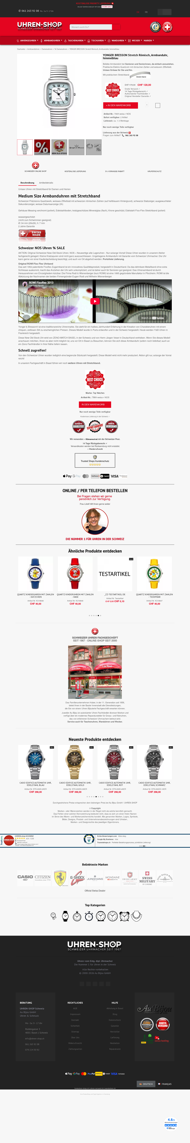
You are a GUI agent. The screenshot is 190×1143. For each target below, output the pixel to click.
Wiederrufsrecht (96, 449)
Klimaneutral (92, 439)
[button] (19, 96)
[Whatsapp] (101, 984)
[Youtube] (108, 984)
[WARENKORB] (167, 12)
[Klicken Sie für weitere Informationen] (95, 837)
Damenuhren (47, 49)
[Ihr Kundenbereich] (154, 12)
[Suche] (116, 27)
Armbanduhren (33, 49)
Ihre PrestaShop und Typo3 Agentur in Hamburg (95, 1094)
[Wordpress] (82, 984)
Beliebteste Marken (95, 864)
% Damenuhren (61, 49)
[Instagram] (95, 984)
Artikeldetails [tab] (46, 182)
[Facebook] (88, 984)
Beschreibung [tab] (27, 182)
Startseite (21, 49)
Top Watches (98, 393)
